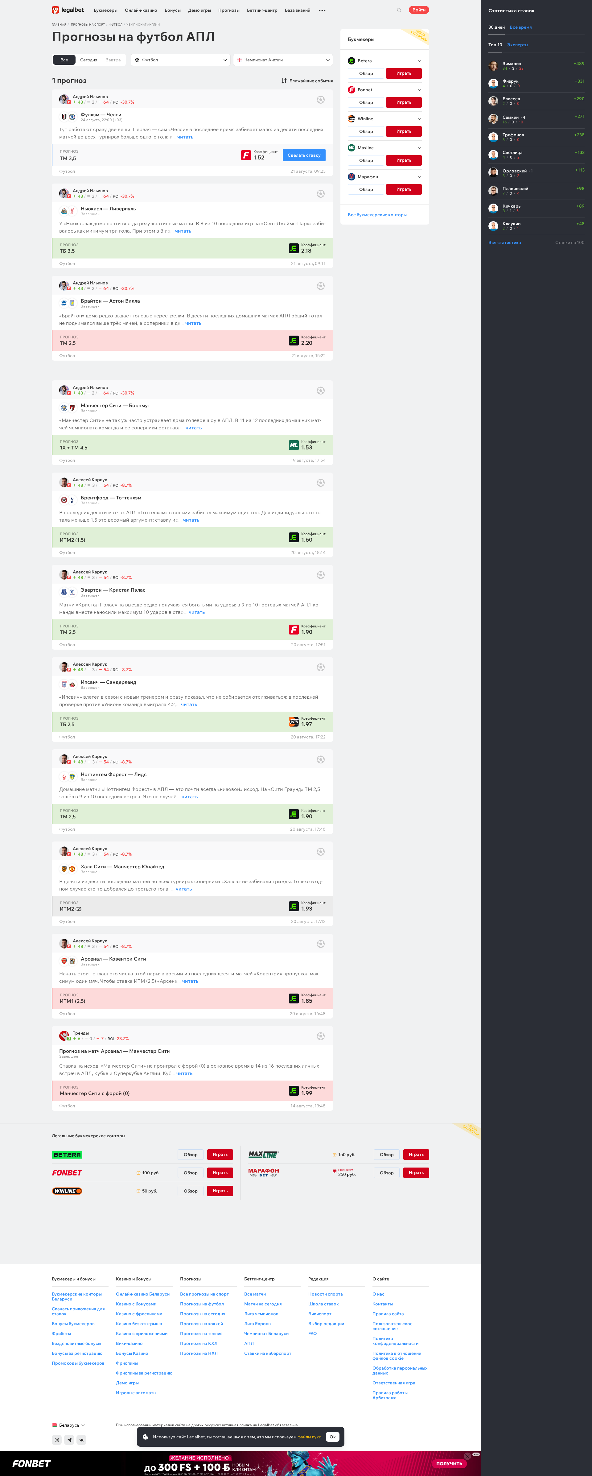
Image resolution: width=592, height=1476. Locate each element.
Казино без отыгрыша (139, 1323)
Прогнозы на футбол (202, 1304)
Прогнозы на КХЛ (198, 1343)
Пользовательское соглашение (392, 1326)
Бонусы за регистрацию (77, 1353)
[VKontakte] (81, 1440)
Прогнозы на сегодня (202, 1314)
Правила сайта (388, 1314)
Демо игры (199, 10)
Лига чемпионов (261, 1314)
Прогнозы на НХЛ (199, 1353)
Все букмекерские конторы (377, 214)
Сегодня (88, 60)
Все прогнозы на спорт (204, 1294)
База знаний (297, 10)
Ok (333, 1437)
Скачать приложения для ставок (78, 1311)
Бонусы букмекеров (73, 1323)
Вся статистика (504, 242)
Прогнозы (229, 10)
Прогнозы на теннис (201, 1333)
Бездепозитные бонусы (76, 1343)
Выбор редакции (326, 1323)
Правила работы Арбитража (390, 1395)
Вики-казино (129, 1343)
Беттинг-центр (262, 10)
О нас (378, 1294)
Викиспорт (319, 1314)
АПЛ (249, 1343)
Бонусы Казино (132, 1353)
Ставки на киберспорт (267, 1353)
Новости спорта (325, 1294)
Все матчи (255, 1294)
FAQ (312, 1333)
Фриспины (127, 1363)
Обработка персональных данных (399, 1370)
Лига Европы (257, 1323)
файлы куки (309, 1437)
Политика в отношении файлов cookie (396, 1355)
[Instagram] (57, 1440)
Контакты (382, 1304)
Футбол (115, 25)
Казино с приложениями (141, 1333)
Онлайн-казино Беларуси (143, 1294)
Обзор (366, 73)
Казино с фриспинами (139, 1314)
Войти (419, 10)
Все (64, 60)
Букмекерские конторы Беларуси (77, 1296)
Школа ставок (323, 1304)
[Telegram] (69, 1440)
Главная (59, 25)
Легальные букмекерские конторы (88, 1136)
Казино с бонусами (136, 1304)
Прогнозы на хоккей (201, 1323)
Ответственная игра (393, 1383)
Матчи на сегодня (263, 1304)
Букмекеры (105, 10)
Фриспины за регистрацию (144, 1373)
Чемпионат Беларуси (266, 1333)
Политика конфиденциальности (395, 1341)
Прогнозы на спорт (88, 25)
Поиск (399, 9)
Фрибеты (61, 1333)
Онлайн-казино (141, 10)
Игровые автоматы (136, 1392)
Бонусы (173, 10)
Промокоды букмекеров (78, 1363)
